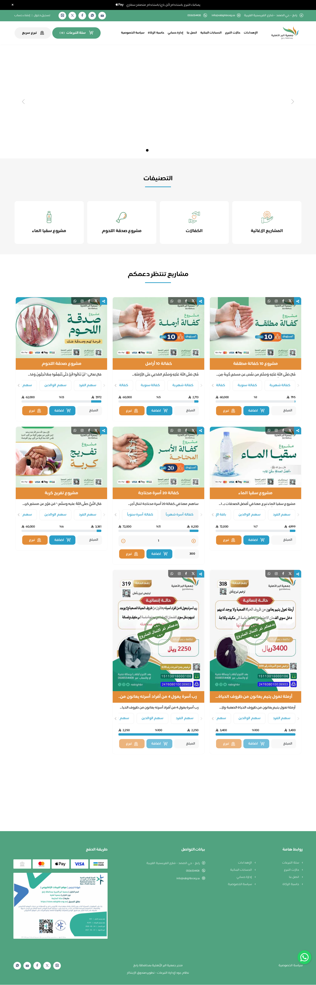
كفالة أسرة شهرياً (179, 515)
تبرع (226, 411)
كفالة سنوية (247, 385)
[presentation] (298, 385)
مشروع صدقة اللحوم (61, 363)
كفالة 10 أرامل (158, 363)
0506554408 (193, 870)
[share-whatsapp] (269, 301)
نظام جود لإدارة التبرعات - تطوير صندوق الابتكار (158, 973)
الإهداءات (251, 32)
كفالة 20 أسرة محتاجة (158, 493)
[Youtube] (102, 15)
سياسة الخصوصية (133, 32)
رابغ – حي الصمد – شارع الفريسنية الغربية (173, 863)
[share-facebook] (283, 301)
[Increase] (194, 541)
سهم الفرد (87, 385)
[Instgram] (62, 15)
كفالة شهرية (280, 385)
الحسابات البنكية (211, 32)
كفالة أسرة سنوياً (140, 515)
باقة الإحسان (216, 515)
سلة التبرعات (291, 862)
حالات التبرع (232, 32)
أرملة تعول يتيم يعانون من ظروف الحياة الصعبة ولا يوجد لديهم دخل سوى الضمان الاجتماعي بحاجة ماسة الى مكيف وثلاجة (255, 696)
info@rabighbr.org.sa (223, 15)
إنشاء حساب (22, 15)
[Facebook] (82, 15)
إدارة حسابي (175, 32)
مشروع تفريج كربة (61, 493)
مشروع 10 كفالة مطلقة (255, 363)
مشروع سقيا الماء (255, 493)
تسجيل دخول (42, 15)
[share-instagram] (276, 301)
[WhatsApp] (92, 15)
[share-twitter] (290, 301)
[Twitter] (72, 15)
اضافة (253, 411)
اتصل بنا (192, 32)
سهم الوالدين (55, 385)
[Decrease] (123, 541)
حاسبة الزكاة (156, 32)
